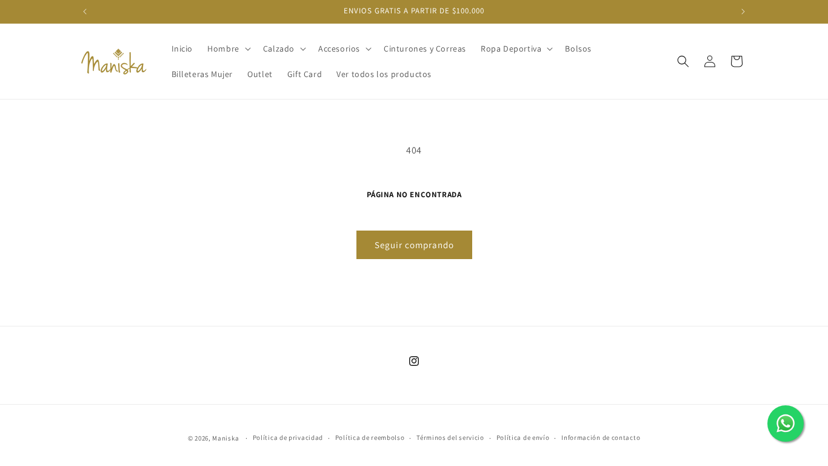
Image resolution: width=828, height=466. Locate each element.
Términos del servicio (450, 437)
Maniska (225, 438)
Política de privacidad (288, 437)
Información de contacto (600, 437)
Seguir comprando (414, 245)
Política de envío (523, 437)
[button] (228, 48)
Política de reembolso (370, 437)
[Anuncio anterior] (85, 11)
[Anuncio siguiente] (743, 11)
